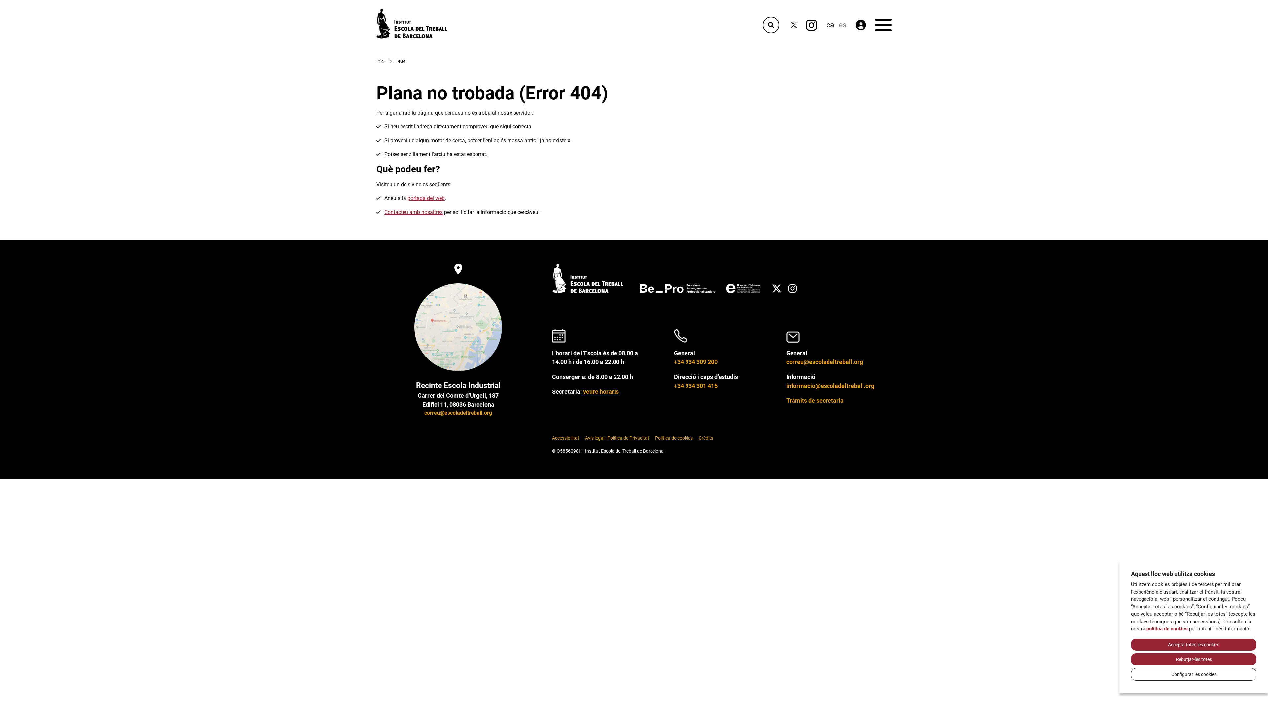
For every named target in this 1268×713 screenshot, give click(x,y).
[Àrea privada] (861, 25)
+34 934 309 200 (696, 361)
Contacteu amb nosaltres (413, 212)
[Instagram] (811, 25)
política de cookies (1167, 629)
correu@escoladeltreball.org (458, 413)
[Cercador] (771, 25)
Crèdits (706, 438)
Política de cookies (674, 438)
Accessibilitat (565, 438)
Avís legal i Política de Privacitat (617, 438)
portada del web (426, 198)
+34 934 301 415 (696, 385)
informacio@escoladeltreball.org (830, 385)
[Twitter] (794, 25)
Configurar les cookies (1193, 674)
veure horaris (601, 391)
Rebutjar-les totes (1194, 659)
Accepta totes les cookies (1193, 644)
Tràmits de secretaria (815, 400)
